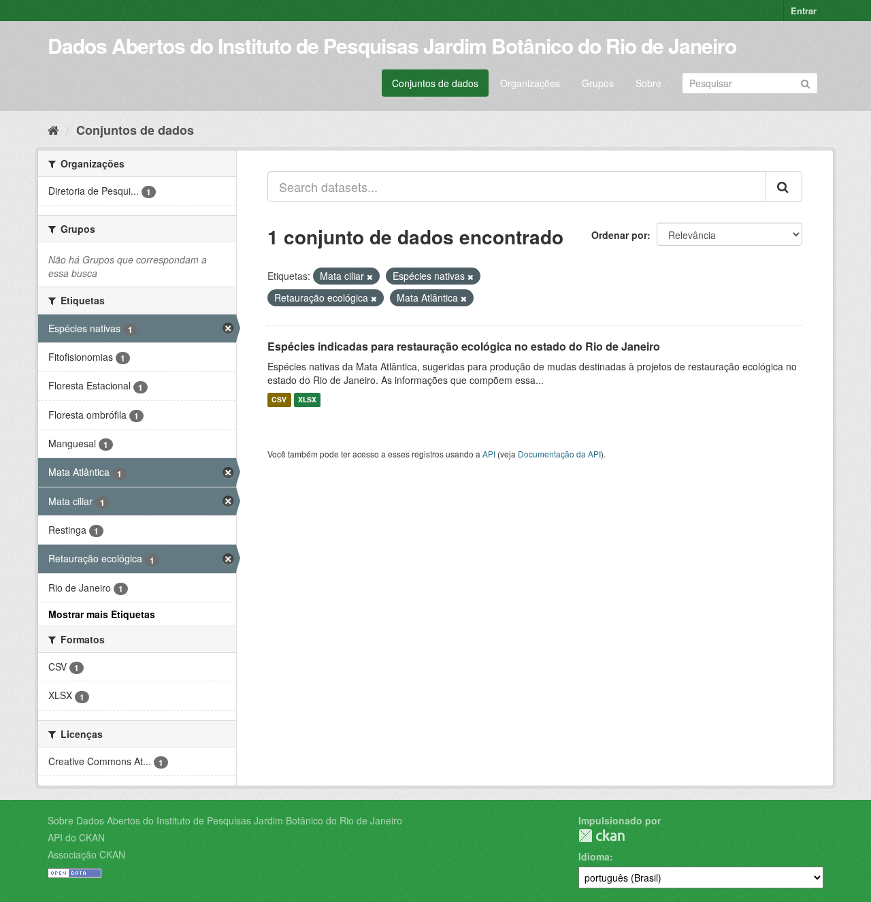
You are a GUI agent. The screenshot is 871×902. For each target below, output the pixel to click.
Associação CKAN (86, 854)
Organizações (530, 83)
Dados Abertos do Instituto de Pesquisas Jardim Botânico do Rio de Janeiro (392, 45)
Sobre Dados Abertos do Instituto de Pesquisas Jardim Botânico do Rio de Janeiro (225, 820)
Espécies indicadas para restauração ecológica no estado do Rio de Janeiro (463, 346)
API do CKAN (76, 837)
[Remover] (370, 276)
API (488, 454)
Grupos (598, 83)
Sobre (648, 83)
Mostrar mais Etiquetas (101, 614)
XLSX (307, 400)
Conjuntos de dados (435, 83)
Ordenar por (619, 235)
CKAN (601, 835)
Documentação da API (559, 454)
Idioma (594, 856)
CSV (279, 400)
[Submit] (805, 82)
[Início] (53, 129)
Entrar (804, 10)
